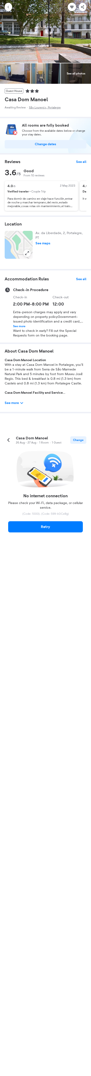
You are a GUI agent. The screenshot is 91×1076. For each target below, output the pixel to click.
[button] (19, 245)
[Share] (82, 7)
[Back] (8, 7)
